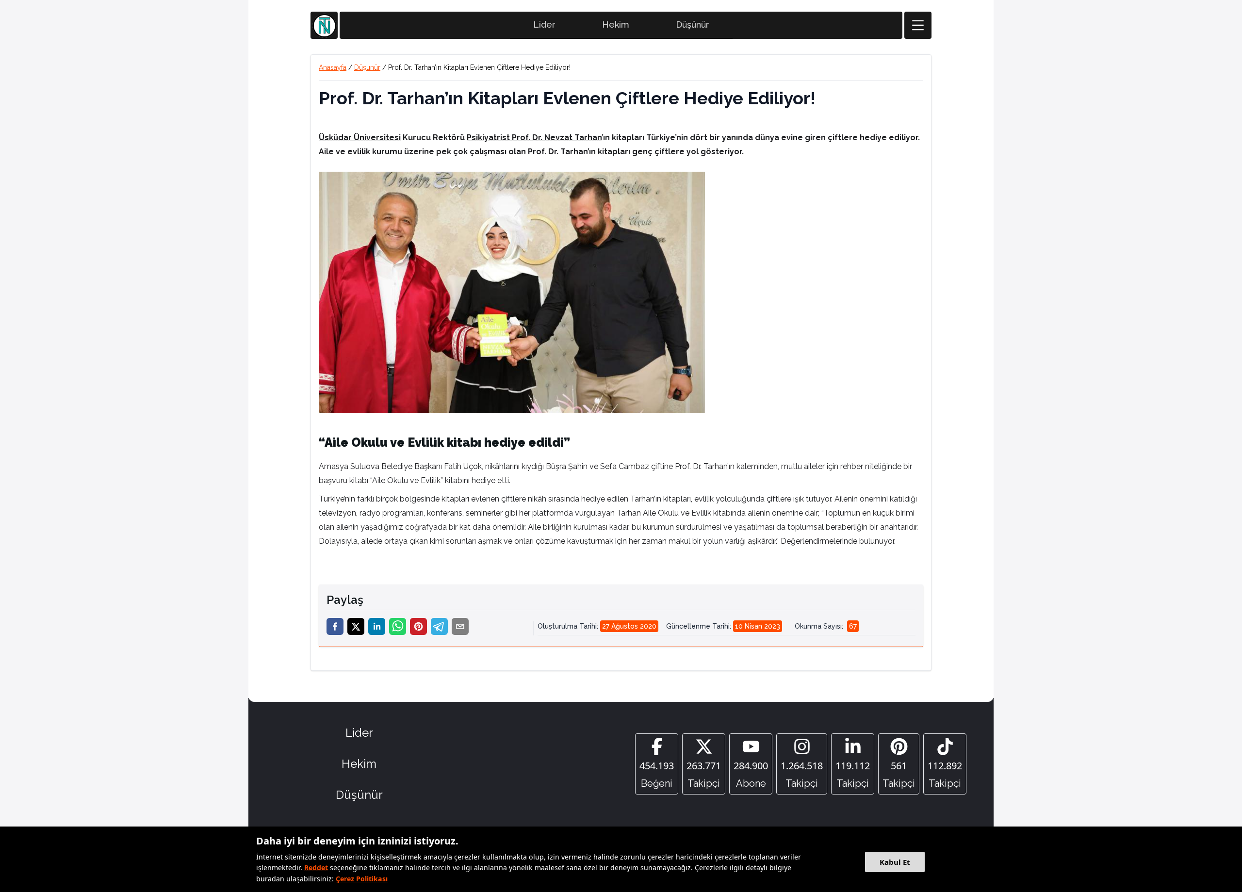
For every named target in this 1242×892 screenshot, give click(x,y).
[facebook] (335, 626)
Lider (544, 24)
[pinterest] (418, 626)
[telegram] (439, 626)
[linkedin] (376, 626)
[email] (460, 626)
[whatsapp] (397, 626)
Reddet (316, 867)
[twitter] (355, 626)
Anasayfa (332, 67)
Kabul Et (895, 862)
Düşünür (692, 24)
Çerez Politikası (362, 878)
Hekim (615, 24)
